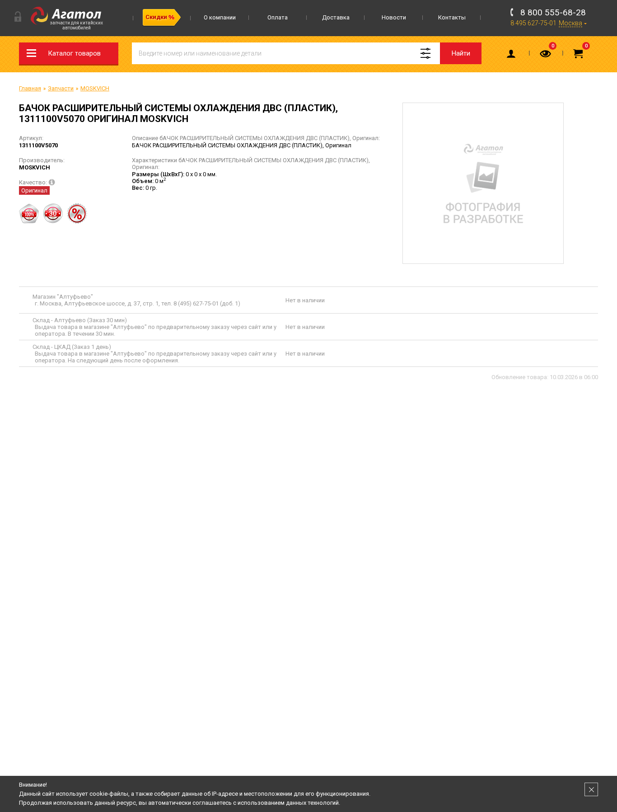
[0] (546, 55)
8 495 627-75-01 (533, 23)
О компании (220, 17)
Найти (461, 53)
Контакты (452, 17)
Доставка (336, 17)
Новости (394, 17)
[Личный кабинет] (513, 55)
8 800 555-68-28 (553, 12)
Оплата (277, 17)
